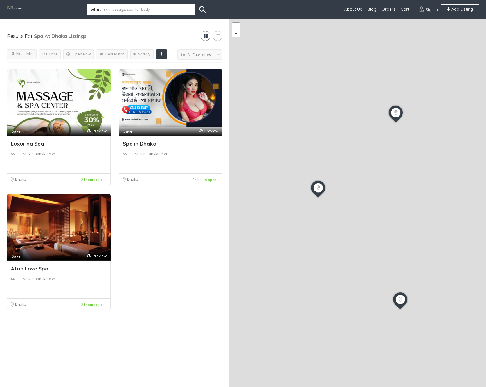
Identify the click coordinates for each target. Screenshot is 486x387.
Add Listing (461, 9)
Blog (372, 9)
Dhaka (20, 179)
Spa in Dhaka (139, 143)
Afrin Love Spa (29, 268)
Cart (405, 9)
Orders (389, 9)
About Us (353, 9)
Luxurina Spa (27, 143)
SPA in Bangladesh (39, 153)
